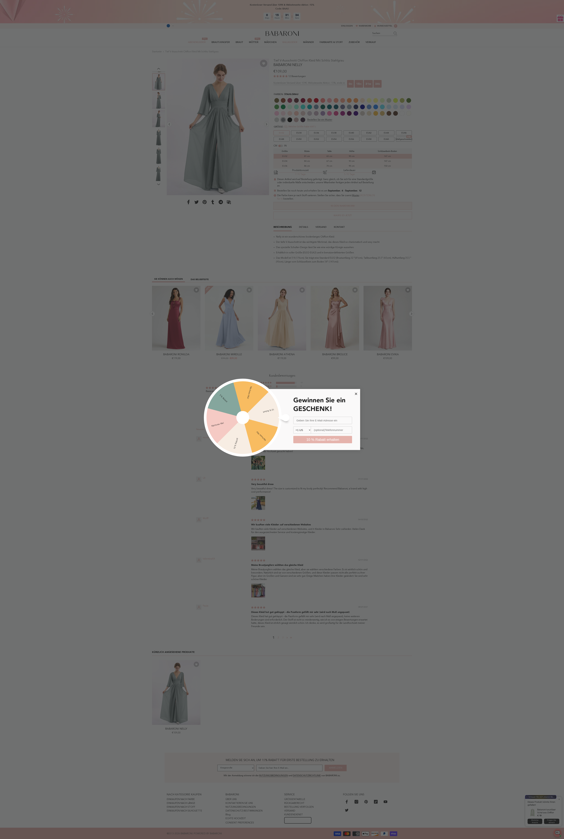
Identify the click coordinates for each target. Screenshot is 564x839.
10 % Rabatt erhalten (322, 440)
